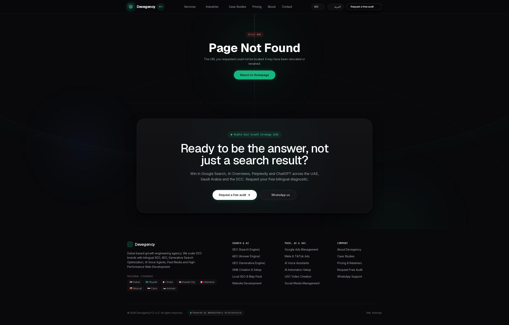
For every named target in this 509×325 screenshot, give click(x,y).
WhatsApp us (280, 195)
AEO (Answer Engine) (246, 256)
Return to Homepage (254, 75)
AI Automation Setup (298, 269)
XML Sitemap (374, 312)
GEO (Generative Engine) (248, 263)
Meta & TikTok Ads (297, 256)
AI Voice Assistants (297, 263)
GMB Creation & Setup (246, 269)
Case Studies (237, 6)
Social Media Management (302, 283)
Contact (287, 6)
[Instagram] (359, 313)
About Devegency (349, 249)
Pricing (257, 6)
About (272, 6)
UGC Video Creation (298, 276)
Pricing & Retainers (349, 263)
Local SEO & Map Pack (247, 276)
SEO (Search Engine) (246, 249)
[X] (352, 313)
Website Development (246, 283)
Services (190, 6)
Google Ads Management (301, 249)
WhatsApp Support (349, 276)
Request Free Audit (349, 269)
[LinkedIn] (345, 313)
